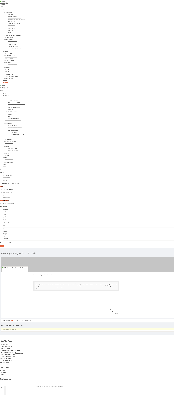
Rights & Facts (11, 356)
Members (19, 320)
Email (4, 235)
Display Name (6, 214)
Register (2, 246)
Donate (2, 374)
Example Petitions (5, 364)
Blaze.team (60, 386)
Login (2, 186)
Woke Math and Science (7, 352)
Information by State (5, 358)
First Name (5, 209)
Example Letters (4, 362)
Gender (5, 217)
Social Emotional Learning (8, 354)
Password (5, 178)
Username (5, 231)
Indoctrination (4, 344)
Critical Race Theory (6, 346)
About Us (2, 370)
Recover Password (4, 200)
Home (3, 320)
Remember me (5, 183)
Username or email (8, 175)
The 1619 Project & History (8, 348)
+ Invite (37, 280)
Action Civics (4, 356)
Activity (8, 320)
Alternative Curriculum (6, 360)
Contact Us (3, 372)
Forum (13, 320)
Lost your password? (15, 183)
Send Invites (27, 320)
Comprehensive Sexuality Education (10, 350)
